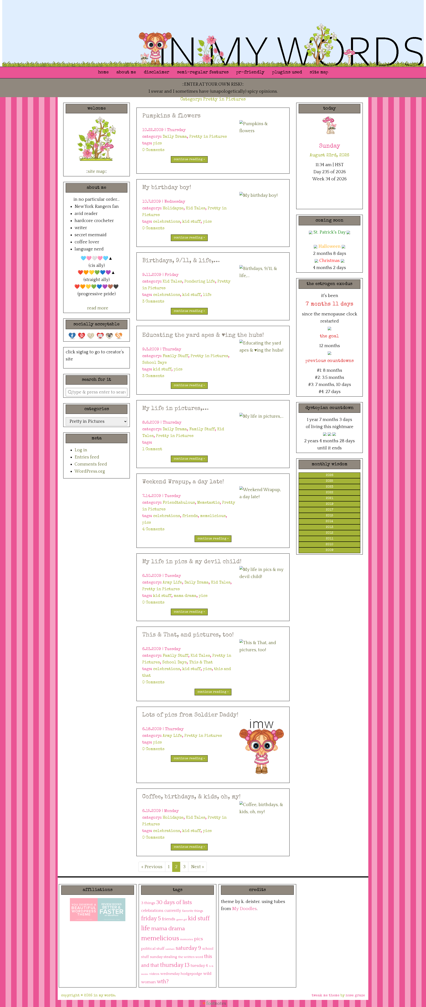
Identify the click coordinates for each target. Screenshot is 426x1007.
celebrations (166, 222)
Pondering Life (199, 282)
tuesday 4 (199, 965)
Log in (81, 450)
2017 (329, 509)
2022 (329, 492)
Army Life (172, 583)
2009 (329, 550)
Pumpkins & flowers (171, 116)
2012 (329, 533)
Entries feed (87, 457)
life (207, 295)
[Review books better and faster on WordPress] (111, 909)
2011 (329, 538)
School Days (154, 363)
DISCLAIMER (156, 72)
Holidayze (173, 208)
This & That (201, 663)
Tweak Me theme (325, 995)
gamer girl (181, 919)
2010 (329, 544)
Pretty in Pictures (208, 137)
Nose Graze (355, 995)
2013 (329, 527)
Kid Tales (195, 208)
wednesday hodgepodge (181, 974)
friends (190, 516)
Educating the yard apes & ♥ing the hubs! (203, 335)
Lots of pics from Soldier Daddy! (190, 715)
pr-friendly (250, 72)
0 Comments (153, 150)
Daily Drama (175, 137)
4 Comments (153, 529)
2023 (329, 486)
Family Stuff (175, 356)
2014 (329, 521)
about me (126, 72)
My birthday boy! (166, 188)
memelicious (213, 516)
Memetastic (208, 503)
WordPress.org (90, 471)
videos (154, 974)
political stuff (152, 948)
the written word (190, 957)
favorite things (192, 911)
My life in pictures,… (175, 409)
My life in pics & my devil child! (191, 562)
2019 (329, 504)
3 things (148, 903)
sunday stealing (163, 957)
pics (157, 144)
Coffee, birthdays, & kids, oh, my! (191, 797)
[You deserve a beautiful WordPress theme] (84, 909)
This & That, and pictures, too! (188, 635)
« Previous (151, 866)
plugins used (287, 72)
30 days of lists (174, 902)
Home (103, 72)
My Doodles (244, 908)
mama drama (185, 596)
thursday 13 (174, 965)
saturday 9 (188, 948)
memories (186, 939)
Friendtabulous (179, 503)
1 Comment (152, 449)
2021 (329, 498)
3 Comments (153, 302)
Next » (197, 866)
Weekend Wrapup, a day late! (183, 482)
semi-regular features (203, 72)
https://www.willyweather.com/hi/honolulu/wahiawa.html (329, 198)
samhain (170, 949)
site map (319, 72)
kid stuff (191, 222)
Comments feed (91, 464)
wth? (163, 982)
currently (172, 911)
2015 (329, 515)
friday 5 (151, 918)
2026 (329, 475)
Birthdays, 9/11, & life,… (181, 261)
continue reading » (189, 159)
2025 (329, 481)
